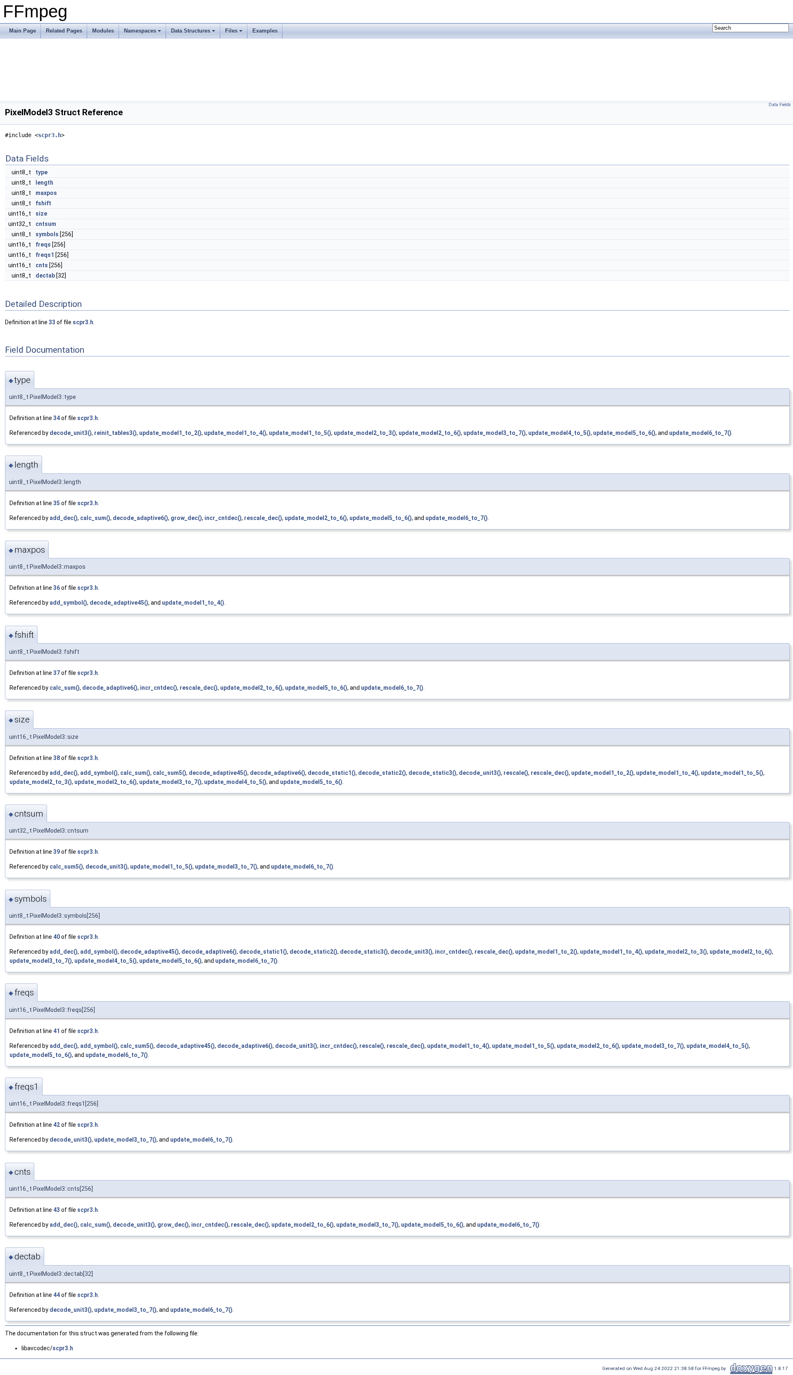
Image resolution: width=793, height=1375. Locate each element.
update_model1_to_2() (170, 433)
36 (56, 587)
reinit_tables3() (115, 433)
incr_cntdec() (223, 518)
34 (56, 418)
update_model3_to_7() (494, 433)
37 (56, 673)
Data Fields (780, 104)
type (41, 172)
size (41, 213)
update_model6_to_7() (700, 433)
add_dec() (64, 518)
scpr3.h (49, 135)
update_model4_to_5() (559, 433)
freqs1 (45, 255)
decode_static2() (382, 772)
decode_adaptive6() (140, 518)
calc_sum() (95, 518)
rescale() (515, 772)
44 (56, 1295)
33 (52, 322)
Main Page (22, 31)
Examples (265, 31)
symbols (47, 234)
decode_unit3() (71, 433)
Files (231, 31)
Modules (103, 31)
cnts (42, 265)
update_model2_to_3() (365, 433)
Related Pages (64, 31)
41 (56, 1031)
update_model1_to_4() (235, 433)
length (44, 182)
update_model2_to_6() (430, 433)
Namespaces (140, 31)
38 (56, 758)
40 (56, 936)
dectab (45, 275)
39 (56, 851)
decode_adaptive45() (119, 602)
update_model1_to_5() (300, 433)
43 (56, 1209)
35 (56, 503)
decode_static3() (432, 772)
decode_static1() (332, 772)
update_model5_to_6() (624, 433)
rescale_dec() (263, 518)
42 (56, 1124)
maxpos (46, 193)
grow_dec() (186, 518)
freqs (43, 244)
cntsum (46, 224)
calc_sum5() (169, 772)
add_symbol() (68, 602)
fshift (43, 203)
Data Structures (190, 31)
